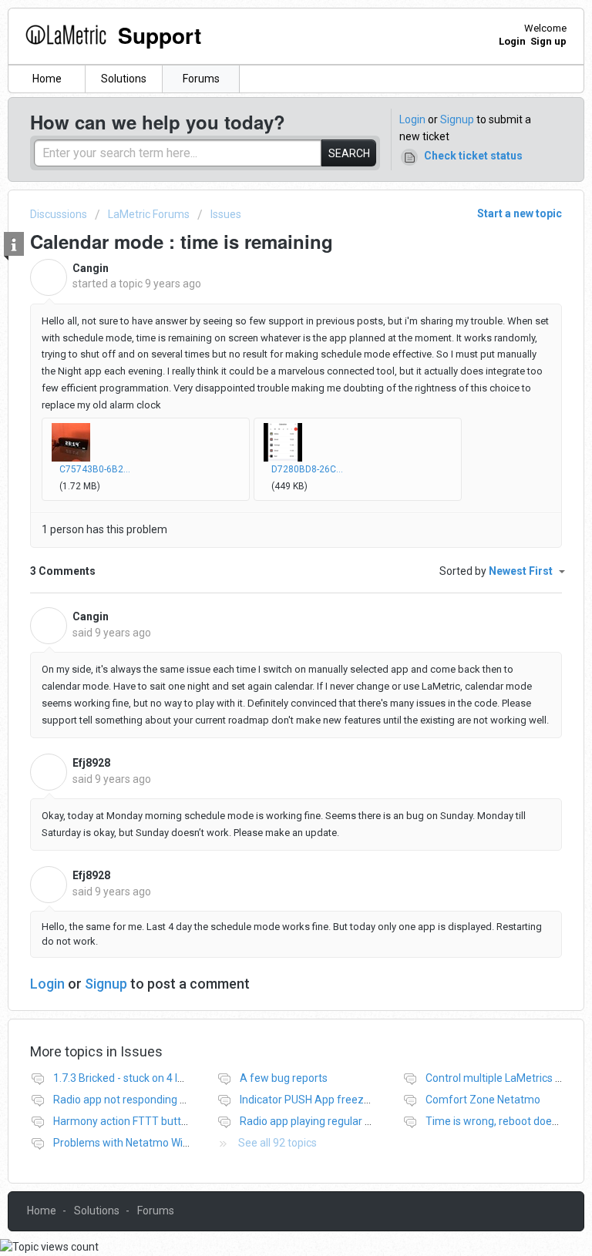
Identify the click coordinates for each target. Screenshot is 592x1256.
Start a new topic (519, 213)
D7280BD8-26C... (307, 469)
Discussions (58, 214)
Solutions (123, 78)
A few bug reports (284, 1078)
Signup (457, 119)
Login (412, 119)
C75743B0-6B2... (94, 469)
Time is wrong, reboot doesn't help (509, 1121)
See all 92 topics (277, 1143)
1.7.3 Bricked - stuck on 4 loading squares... (156, 1078)
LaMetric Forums (149, 214)
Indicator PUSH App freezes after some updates (357, 1099)
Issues (225, 214)
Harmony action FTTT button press (138, 1121)
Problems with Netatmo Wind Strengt (143, 1143)
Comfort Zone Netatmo (483, 1099)
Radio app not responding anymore (138, 1099)
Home (47, 78)
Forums (201, 78)
